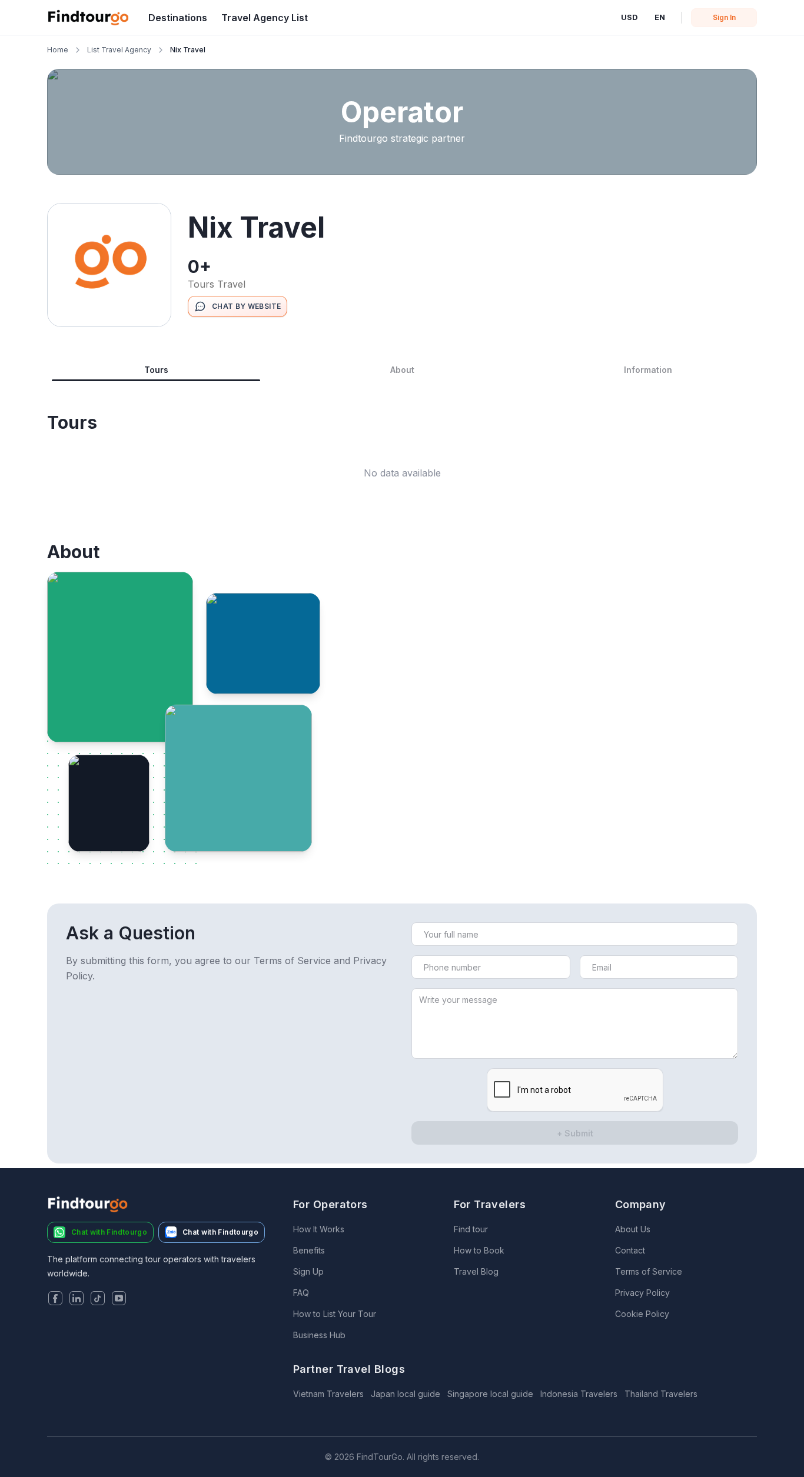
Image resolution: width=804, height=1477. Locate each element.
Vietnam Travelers (328, 1394)
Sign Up (308, 1271)
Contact (630, 1250)
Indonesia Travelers (578, 1394)
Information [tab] (648, 370)
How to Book (479, 1250)
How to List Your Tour (334, 1314)
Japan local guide (405, 1394)
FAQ (301, 1293)
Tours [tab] (156, 370)
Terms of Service (648, 1271)
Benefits (309, 1250)
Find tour (471, 1229)
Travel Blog (476, 1271)
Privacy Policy (642, 1293)
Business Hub (319, 1335)
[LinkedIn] (76, 1299)
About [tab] (402, 370)
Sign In (724, 17)
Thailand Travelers (660, 1394)
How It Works (318, 1229)
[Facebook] (55, 1299)
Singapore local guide (490, 1394)
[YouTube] (119, 1299)
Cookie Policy (642, 1314)
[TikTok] (97, 1299)
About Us (632, 1229)
